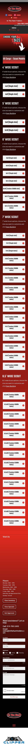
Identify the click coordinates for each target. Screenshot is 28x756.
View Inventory (10, 600)
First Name (5, 637)
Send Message (14, 697)
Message (5, 672)
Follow (10, 15)
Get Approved (9, 613)
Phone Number (6, 657)
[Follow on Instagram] (15, 15)
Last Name (5, 644)
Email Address (6, 666)
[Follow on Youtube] (12, 18)
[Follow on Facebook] (6, 15)
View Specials (9, 607)
